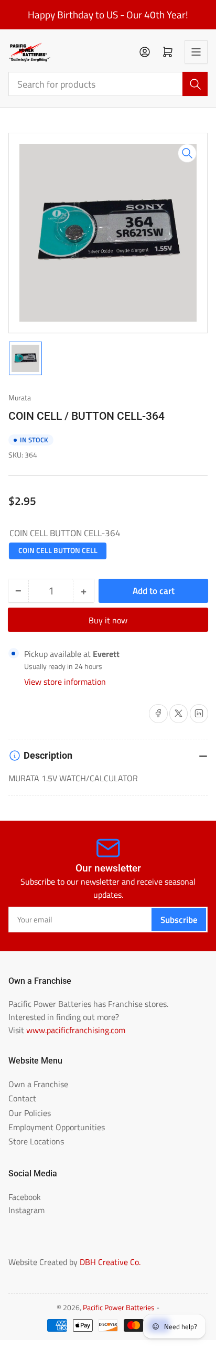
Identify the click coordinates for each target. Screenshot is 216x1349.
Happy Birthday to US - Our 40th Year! (108, 14)
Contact (22, 1098)
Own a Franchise (38, 1084)
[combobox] (108, 84)
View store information (65, 681)
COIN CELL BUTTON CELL (58, 550)
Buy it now (108, 620)
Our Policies (29, 1113)
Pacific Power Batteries (119, 1307)
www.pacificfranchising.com (75, 1030)
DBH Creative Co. (110, 1262)
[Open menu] (196, 51)
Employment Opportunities (56, 1127)
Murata (19, 397)
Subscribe (179, 919)
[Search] (195, 83)
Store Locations (36, 1141)
